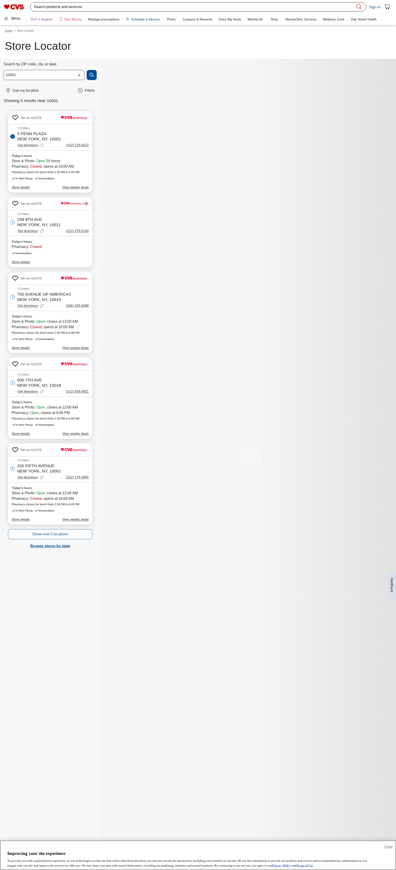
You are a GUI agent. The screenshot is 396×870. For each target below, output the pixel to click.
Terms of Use (304, 865)
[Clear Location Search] (79, 75)
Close (388, 846)
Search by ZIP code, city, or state (30, 64)
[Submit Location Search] (92, 75)
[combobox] (44, 75)
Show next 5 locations (50, 534)
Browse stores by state (50, 546)
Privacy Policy (281, 865)
